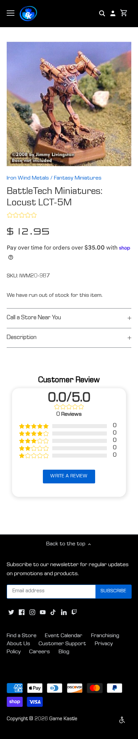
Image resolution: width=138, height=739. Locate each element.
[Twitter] (11, 613)
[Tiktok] (53, 613)
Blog (64, 652)
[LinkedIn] (64, 613)
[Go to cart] (124, 13)
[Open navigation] (10, 13)
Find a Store (22, 636)
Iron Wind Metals (28, 178)
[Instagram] (32, 613)
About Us (18, 644)
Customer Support (62, 644)
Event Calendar (63, 636)
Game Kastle (63, 719)
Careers (39, 652)
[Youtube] (43, 613)
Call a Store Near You (34, 318)
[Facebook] (21, 613)
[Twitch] (74, 613)
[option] (69, 104)
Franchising (105, 636)
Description (22, 338)
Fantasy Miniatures (77, 178)
